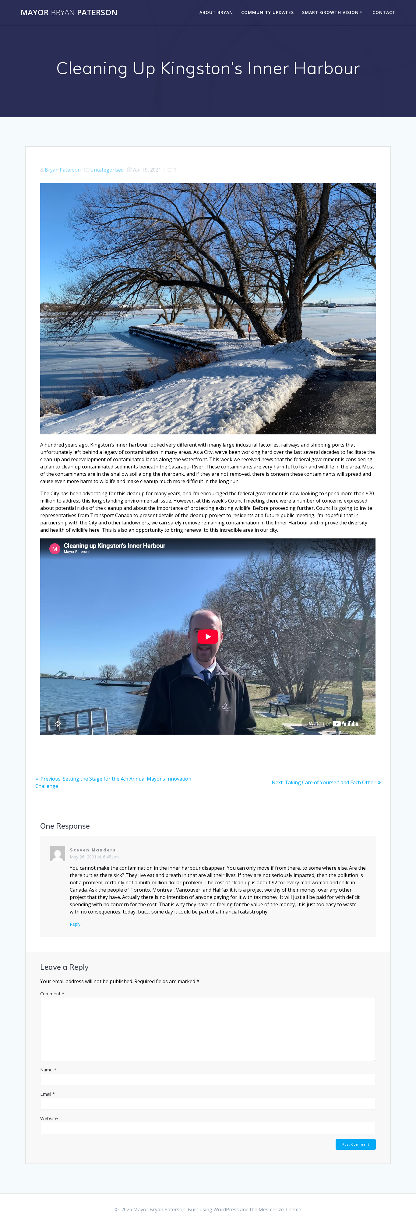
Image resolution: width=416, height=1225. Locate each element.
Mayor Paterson (69, 12)
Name (48, 1070)
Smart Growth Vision (330, 12)
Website (49, 1118)
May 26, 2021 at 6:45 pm (94, 857)
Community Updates (267, 12)
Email (47, 1094)
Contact (384, 12)
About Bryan (216, 12)
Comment (52, 993)
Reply (75, 924)
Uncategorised (107, 169)
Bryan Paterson (63, 169)
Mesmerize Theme (280, 1209)
